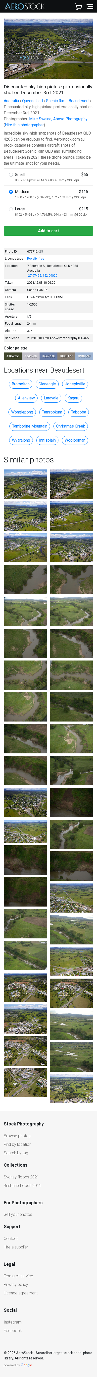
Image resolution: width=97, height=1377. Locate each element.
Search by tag (16, 1153)
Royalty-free (35, 258)
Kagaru (73, 398)
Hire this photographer (24, 125)
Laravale (51, 398)
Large (51, 211)
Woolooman (75, 440)
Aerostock (24, 6)
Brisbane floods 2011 (22, 1185)
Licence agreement (21, 1293)
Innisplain (47, 440)
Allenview (26, 398)
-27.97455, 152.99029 (42, 275)
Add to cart (48, 230)
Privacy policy (16, 1284)
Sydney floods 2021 (21, 1177)
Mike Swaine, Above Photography (58, 118)
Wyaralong (21, 440)
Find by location (17, 1144)
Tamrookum (52, 412)
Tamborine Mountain (29, 426)
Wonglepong (22, 412)
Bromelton (21, 384)
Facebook (13, 1330)
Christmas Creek (70, 426)
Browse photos (17, 1135)
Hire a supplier (16, 1247)
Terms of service (18, 1276)
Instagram (13, 1322)
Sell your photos (18, 1214)
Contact (11, 1238)
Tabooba (78, 412)
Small (51, 177)
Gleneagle (47, 384)
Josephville (75, 384)
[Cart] (78, 6)
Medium (51, 194)
